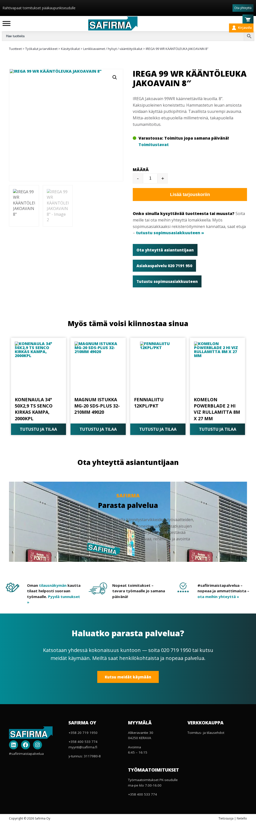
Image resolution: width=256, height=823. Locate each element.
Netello (242, 818)
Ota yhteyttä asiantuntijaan (165, 249)
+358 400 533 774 (83, 741)
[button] (114, 77)
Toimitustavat (153, 144)
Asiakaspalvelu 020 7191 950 (164, 265)
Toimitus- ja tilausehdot (206, 732)
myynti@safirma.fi (82, 747)
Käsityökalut (70, 48)
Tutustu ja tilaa (38, 429)
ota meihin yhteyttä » (218, 596)
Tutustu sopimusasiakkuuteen (167, 281)
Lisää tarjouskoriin (190, 194)
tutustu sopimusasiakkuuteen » (170, 232)
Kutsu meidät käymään (128, 676)
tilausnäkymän (52, 585)
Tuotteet (15, 48)
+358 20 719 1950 (83, 732)
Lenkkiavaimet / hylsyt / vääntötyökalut (112, 48)
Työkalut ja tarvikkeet (41, 48)
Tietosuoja (226, 818)
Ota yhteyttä (243, 8)
